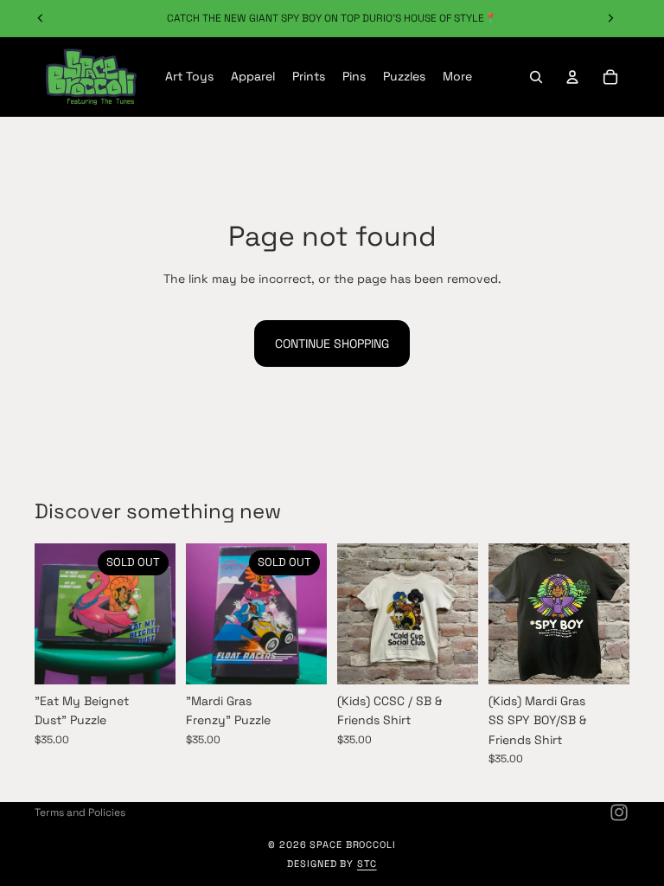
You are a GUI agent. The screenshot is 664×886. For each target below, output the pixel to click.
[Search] (536, 77)
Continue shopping (332, 343)
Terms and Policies (80, 812)
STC (367, 863)
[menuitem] (457, 77)
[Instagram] (619, 812)
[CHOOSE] (451, 657)
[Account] (572, 77)
